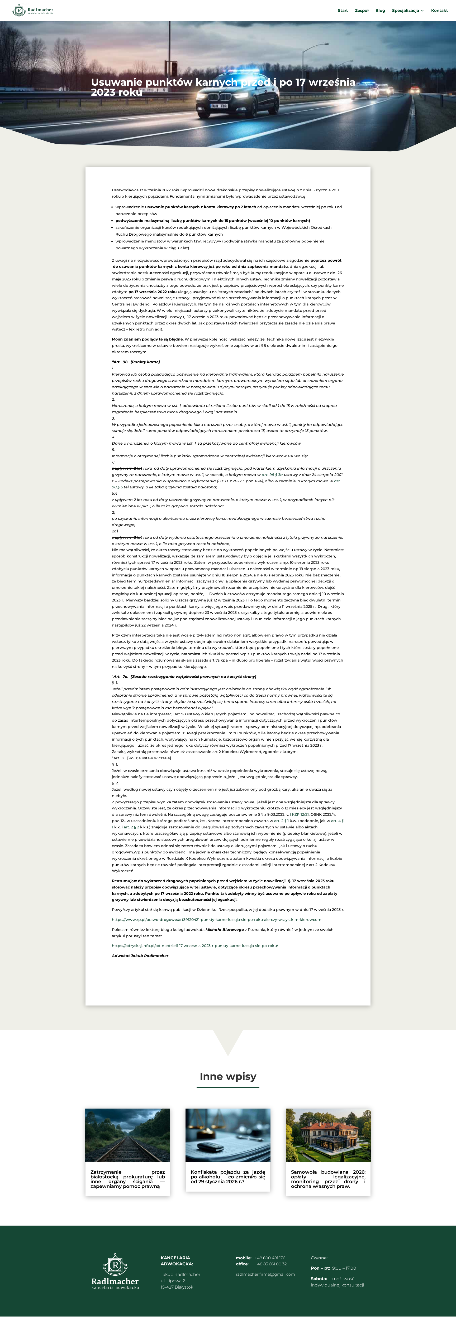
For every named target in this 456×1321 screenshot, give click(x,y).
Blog (380, 11)
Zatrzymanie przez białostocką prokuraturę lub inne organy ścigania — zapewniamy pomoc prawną (128, 1179)
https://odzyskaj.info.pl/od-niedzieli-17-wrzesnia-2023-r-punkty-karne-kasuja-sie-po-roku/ (195, 945)
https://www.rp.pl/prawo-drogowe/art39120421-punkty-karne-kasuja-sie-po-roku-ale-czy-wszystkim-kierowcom (216, 919)
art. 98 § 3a (272, 474)
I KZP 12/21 (299, 814)
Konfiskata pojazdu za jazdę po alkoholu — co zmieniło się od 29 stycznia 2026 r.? (228, 1176)
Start (343, 11)
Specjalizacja (405, 11)
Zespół (362, 11)
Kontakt (439, 11)
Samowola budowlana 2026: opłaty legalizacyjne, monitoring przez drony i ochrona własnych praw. (328, 1179)
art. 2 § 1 (281, 820)
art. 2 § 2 (131, 827)
